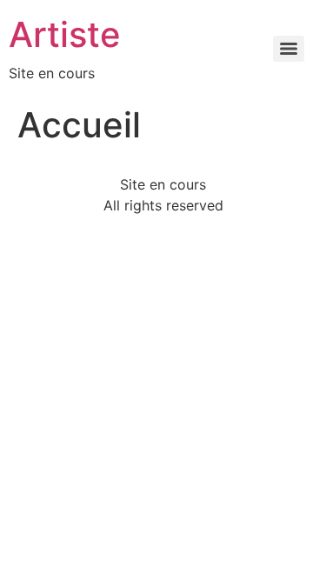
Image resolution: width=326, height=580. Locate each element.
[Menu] (288, 49)
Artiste (65, 34)
